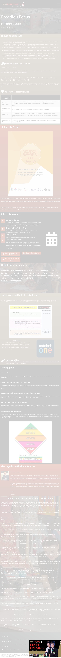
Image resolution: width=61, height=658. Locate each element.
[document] (30, 329)
